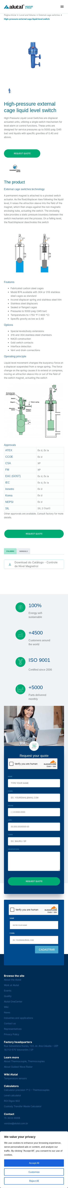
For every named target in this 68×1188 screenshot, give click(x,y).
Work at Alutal (11, 985)
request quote (22, 153)
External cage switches (49, 15)
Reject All (34, 1181)
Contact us (10, 1023)
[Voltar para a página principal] (18, 6)
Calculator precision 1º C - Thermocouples (26, 1089)
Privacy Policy (11, 1034)
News (7, 1012)
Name (10, 776)
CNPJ (10, 820)
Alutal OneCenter (13, 1001)
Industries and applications (18, 1017)
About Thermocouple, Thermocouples (24, 1061)
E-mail (10, 791)
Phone (10, 806)
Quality (8, 996)
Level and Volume (27, 15)
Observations (13, 849)
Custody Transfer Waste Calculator (22, 1106)
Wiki (6, 1007)
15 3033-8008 (12, 1117)
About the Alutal (12, 979)
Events (7, 990)
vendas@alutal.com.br (16, 1123)
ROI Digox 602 (12, 1100)
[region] (34, 1159)
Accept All (34, 1163)
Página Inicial (10, 15)
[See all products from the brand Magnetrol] (15, 168)
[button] (62, 7)
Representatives (12, 1028)
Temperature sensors (15, 1078)
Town (10, 834)
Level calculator (12, 1095)
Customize (34, 1172)
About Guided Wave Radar (18, 1066)
